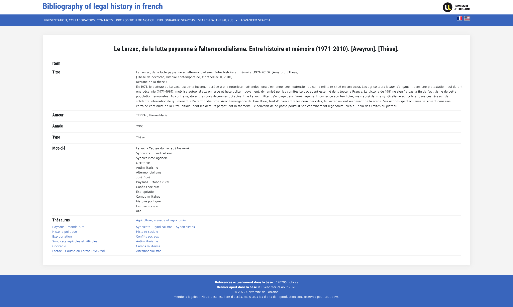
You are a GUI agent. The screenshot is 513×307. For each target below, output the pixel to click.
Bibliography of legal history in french (103, 6)
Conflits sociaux (147, 236)
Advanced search (255, 20)
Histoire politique (64, 231)
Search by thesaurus (215, 20)
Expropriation (62, 236)
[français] (459, 18)
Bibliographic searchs (176, 20)
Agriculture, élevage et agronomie (161, 220)
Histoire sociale (147, 231)
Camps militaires (148, 246)
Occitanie (59, 246)
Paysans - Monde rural (68, 226)
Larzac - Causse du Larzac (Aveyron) (78, 251)
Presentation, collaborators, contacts (78, 20)
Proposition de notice (135, 20)
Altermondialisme (149, 251)
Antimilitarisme (147, 241)
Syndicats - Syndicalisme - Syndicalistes (165, 226)
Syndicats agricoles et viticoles (74, 241)
